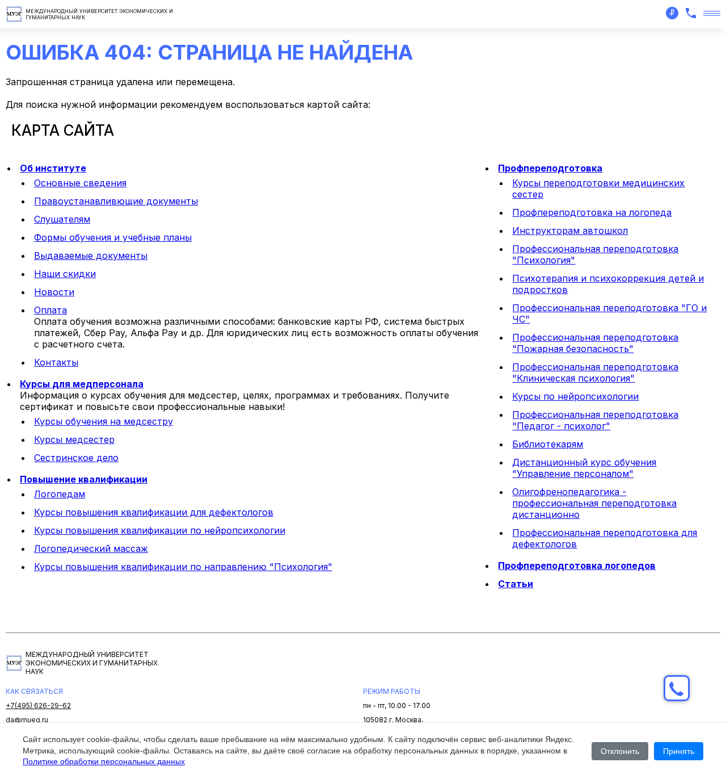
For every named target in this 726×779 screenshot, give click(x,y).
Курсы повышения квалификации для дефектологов (153, 512)
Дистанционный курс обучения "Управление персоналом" (584, 467)
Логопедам (59, 494)
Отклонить (620, 751)
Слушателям (62, 219)
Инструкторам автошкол (570, 230)
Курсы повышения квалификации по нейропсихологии (159, 530)
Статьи (515, 583)
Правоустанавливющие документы (116, 201)
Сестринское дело (76, 457)
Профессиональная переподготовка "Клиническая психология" (595, 372)
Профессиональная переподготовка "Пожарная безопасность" (595, 343)
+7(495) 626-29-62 (38, 705)
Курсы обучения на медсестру (103, 421)
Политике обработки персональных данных (104, 761)
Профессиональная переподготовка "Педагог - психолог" (595, 420)
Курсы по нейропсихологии (575, 396)
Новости (54, 292)
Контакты (56, 362)
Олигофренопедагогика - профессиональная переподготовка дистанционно (594, 503)
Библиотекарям (547, 444)
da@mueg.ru (27, 719)
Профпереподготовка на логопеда (592, 212)
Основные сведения (80, 183)
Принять (678, 751)
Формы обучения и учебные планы (113, 237)
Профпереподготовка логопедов (577, 565)
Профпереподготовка (550, 168)
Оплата (50, 310)
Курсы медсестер (74, 439)
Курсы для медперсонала (81, 383)
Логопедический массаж (91, 548)
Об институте (53, 168)
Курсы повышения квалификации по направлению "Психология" (183, 566)
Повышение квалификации (83, 479)
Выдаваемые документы (90, 255)
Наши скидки (65, 273)
